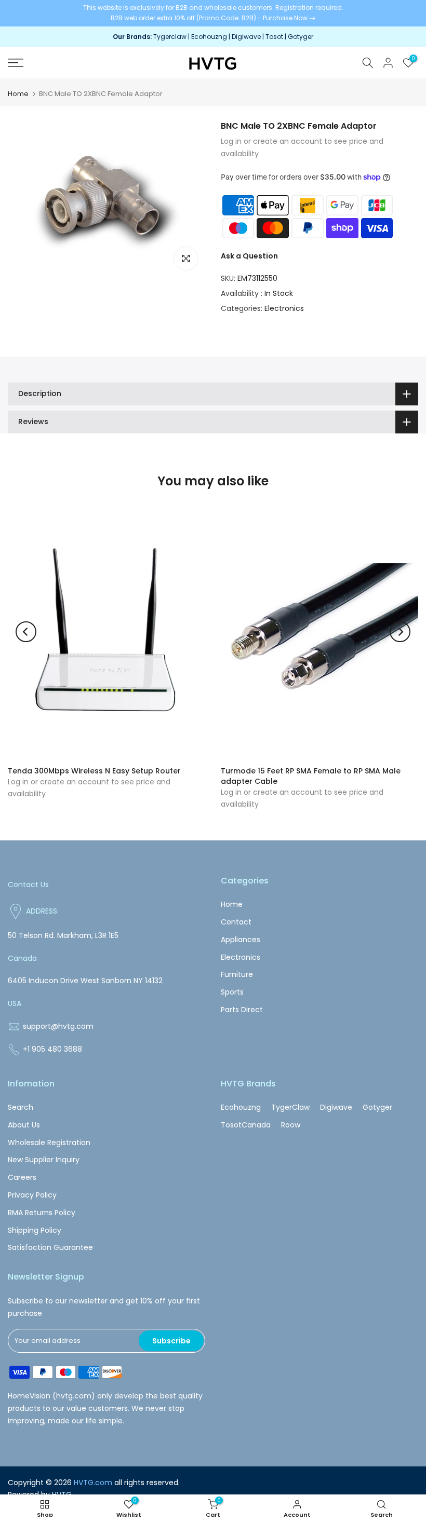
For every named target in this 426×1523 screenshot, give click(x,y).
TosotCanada (246, 1125)
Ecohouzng (209, 36)
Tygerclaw (170, 36)
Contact (236, 922)
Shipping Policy (34, 1230)
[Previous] (26, 631)
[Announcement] (213, 13)
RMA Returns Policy (41, 1212)
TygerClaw (290, 1107)
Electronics (284, 308)
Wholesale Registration (49, 1142)
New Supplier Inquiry (43, 1159)
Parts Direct (242, 1009)
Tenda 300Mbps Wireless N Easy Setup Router (94, 770)
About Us (24, 1125)
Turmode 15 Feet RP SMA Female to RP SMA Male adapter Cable (311, 775)
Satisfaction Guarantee (50, 1247)
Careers (22, 1177)
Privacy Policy (32, 1195)
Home (18, 94)
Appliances (240, 939)
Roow (290, 1125)
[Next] (400, 631)
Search (20, 1107)
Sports (232, 992)
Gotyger (300, 36)
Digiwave (246, 36)
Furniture (237, 974)
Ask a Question (249, 256)
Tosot (274, 36)
